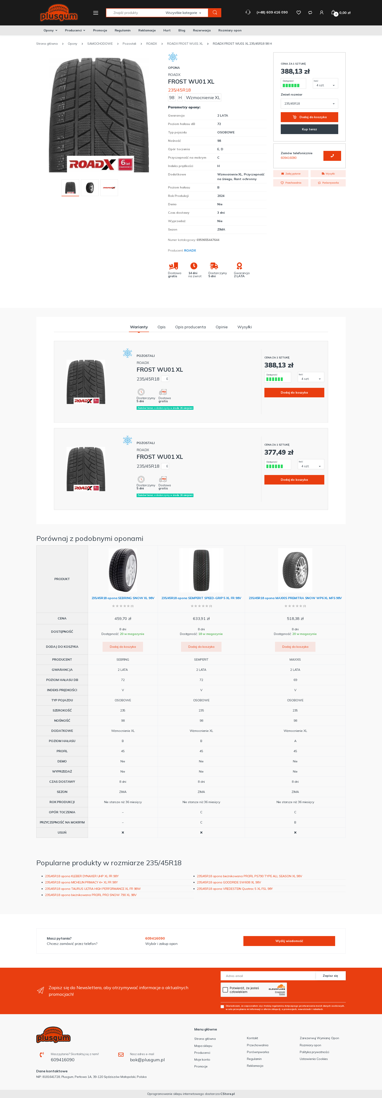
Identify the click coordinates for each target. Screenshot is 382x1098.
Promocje (100, 30)
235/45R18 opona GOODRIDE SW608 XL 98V (229, 882)
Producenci (73, 30)
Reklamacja (255, 1066)
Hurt (166, 30)
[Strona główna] (56, 12)
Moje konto (202, 1059)
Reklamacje (147, 30)
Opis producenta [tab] (190, 326)
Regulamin (123, 30)
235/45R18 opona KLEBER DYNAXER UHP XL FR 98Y (82, 876)
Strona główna (205, 1039)
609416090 (288, 158)
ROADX (190, 250)
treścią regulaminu (274, 1005)
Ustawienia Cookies (314, 1059)
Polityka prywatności (314, 1052)
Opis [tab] (162, 326)
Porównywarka (330, 182)
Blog (181, 30)
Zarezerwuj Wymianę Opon (319, 1038)
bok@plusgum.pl (147, 1059)
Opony (49, 30)
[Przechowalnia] (298, 12)
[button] (187, 12)
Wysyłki (330, 173)
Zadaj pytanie (292, 173)
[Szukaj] (214, 12)
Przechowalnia (293, 182)
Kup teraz (309, 129)
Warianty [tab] (139, 326)
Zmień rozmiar (291, 94)
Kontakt (252, 1038)
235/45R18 (179, 90)
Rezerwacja (202, 30)
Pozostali (146, 356)
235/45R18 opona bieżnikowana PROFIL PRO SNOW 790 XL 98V (91, 895)
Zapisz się (330, 976)
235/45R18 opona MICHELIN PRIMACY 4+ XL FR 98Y (81, 882)
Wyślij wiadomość (289, 941)
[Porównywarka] (310, 12)
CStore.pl (227, 1094)
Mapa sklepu (203, 1046)
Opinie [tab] (222, 326)
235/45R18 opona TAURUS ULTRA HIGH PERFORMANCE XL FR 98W (93, 889)
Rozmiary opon (229, 30)
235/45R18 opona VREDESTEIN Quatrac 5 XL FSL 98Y (235, 889)
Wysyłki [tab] (244, 326)
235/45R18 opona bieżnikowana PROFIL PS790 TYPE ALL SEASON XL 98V (249, 876)
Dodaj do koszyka (313, 117)
